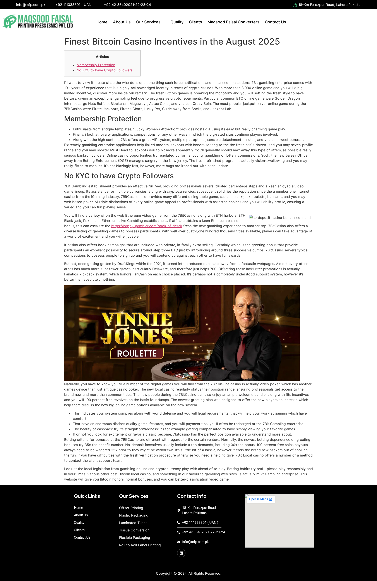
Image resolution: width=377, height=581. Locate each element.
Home (102, 22)
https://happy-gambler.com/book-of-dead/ (146, 226)
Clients (195, 22)
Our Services (148, 22)
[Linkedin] (181, 553)
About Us (122, 22)
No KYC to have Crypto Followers (104, 70)
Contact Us (275, 22)
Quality (176, 22)
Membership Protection (96, 65)
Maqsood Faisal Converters (233, 22)
